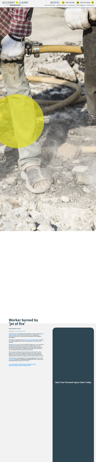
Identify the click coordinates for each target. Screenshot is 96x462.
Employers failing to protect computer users (19, 365)
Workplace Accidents (61, 5)
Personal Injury (71, 5)
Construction (12, 359)
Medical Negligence (80, 5)
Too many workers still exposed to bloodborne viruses (23, 364)
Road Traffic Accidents (50, 5)
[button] (92, 2)
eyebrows (37, 340)
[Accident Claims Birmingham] (15, 3)
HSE (15, 344)
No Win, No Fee (90, 5)
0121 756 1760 (70, 2)
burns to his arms (28, 340)
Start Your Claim (85, 2)
